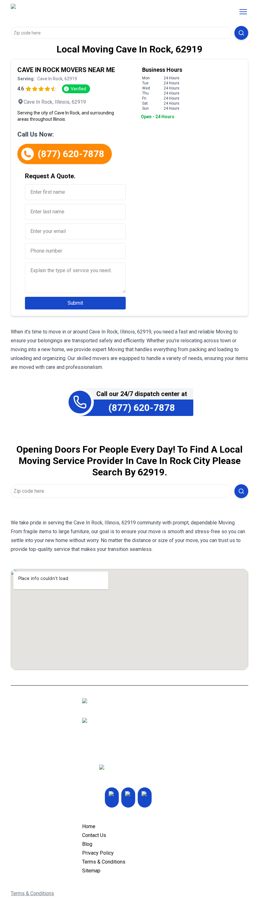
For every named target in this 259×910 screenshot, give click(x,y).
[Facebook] (145, 797)
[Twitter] (128, 797)
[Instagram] (112, 797)
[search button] (241, 33)
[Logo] (64, 12)
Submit (75, 303)
